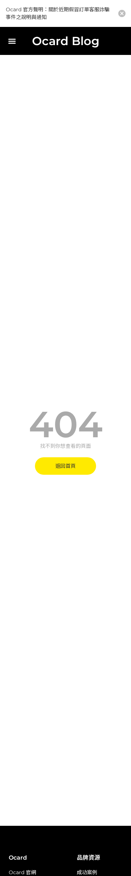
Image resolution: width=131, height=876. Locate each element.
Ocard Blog (65, 41)
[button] (12, 41)
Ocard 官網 (22, 872)
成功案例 (87, 872)
